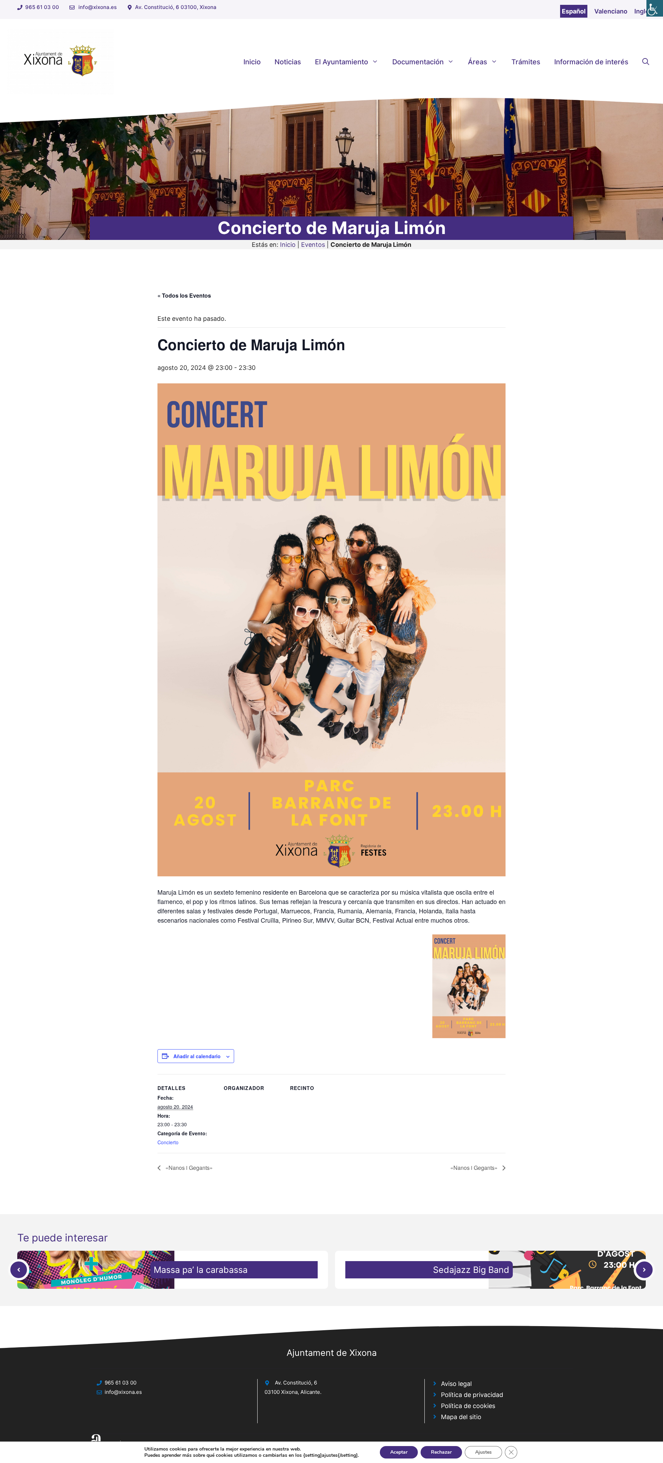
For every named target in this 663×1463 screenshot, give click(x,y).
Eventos (313, 244)
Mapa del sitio (461, 1416)
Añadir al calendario (197, 1056)
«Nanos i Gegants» (188, 1168)
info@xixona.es (97, 7)
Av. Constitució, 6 (296, 1382)
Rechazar (441, 1452)
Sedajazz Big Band (471, 1270)
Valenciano (610, 11)
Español (574, 11)
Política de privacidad (472, 1394)
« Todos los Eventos (184, 295)
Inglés (643, 11)
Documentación (418, 62)
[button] (645, 62)
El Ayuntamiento (341, 62)
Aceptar (398, 1452)
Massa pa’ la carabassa (201, 1270)
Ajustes (483, 1452)
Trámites (525, 62)
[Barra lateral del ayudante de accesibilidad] (654, 8)
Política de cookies (468, 1405)
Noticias (288, 62)
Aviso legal (456, 1383)
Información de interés (591, 62)
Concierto (168, 1142)
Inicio (252, 62)
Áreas (477, 62)
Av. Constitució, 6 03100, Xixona (176, 7)
